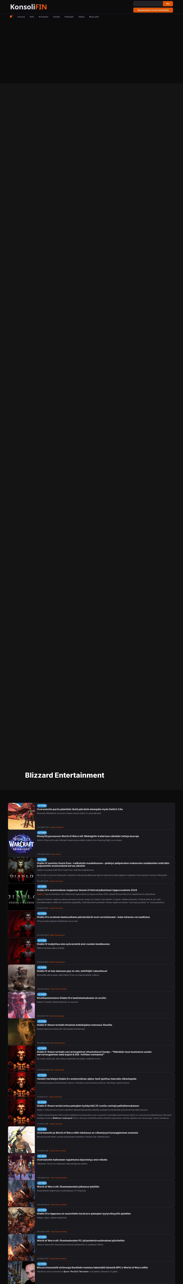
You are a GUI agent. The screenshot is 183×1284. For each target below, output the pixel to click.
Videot (81, 17)
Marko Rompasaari (57, 935)
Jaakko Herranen (56, 827)
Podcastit (69, 17)
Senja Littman (55, 854)
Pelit (32, 17)
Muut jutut (94, 17)
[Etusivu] (35, 7)
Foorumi (21, 17)
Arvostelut (43, 17)
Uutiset (56, 17)
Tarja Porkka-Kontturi (58, 989)
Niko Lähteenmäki (57, 1070)
